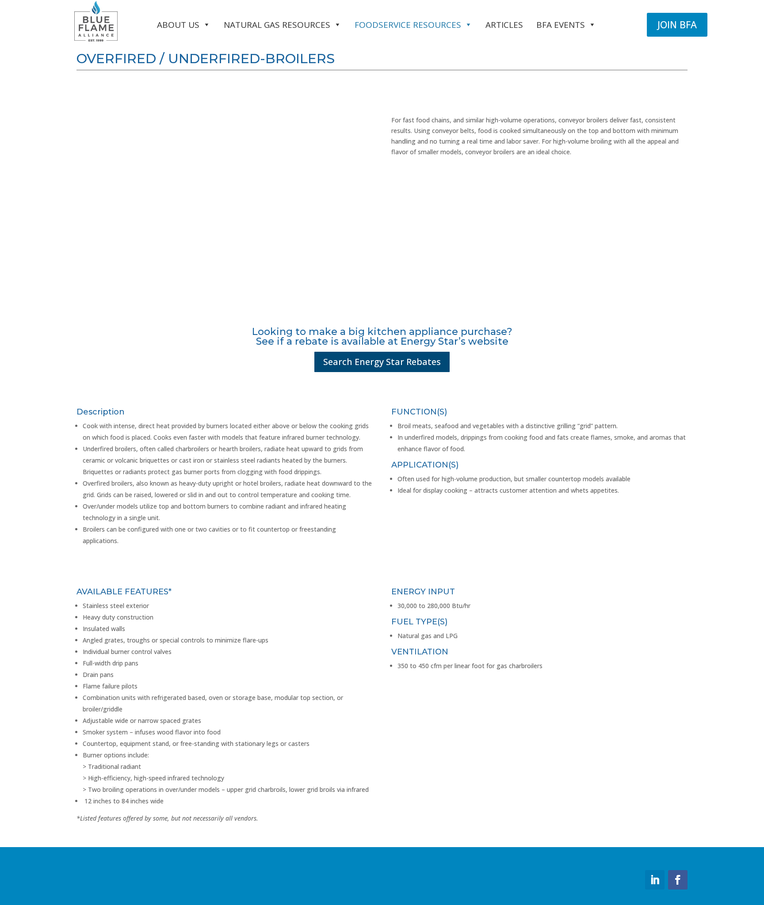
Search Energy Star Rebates (382, 362)
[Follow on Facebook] (678, 880)
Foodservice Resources (408, 24)
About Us (178, 24)
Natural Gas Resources (277, 24)
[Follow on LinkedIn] (655, 880)
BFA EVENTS (560, 24)
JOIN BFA (677, 24)
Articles (504, 24)
